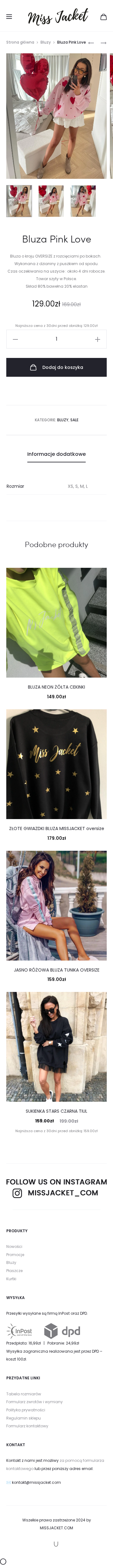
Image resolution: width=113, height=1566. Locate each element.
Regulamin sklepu (23, 1418)
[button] (15, 339)
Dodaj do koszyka (62, 367)
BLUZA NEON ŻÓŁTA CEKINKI (56, 687)
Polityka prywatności (25, 1410)
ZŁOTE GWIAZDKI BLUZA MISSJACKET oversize (56, 828)
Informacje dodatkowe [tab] (56, 454)
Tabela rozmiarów (23, 1394)
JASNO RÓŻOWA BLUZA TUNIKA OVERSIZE (57, 970)
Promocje (15, 1254)
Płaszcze (14, 1270)
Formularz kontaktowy (27, 1426)
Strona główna (20, 42)
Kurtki (11, 1278)
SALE (74, 420)
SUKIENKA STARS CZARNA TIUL (56, 1111)
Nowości (14, 1246)
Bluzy (45, 42)
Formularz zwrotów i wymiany (34, 1401)
